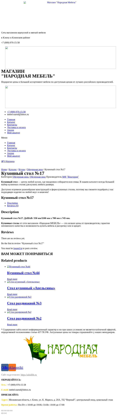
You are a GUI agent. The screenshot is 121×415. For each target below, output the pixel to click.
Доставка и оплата (16, 127)
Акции (10, 130)
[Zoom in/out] (11, 410)
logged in (17, 248)
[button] (60, 137)
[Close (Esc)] (2, 410)
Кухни (22, 169)
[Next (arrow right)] (5, 413)
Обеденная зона (35, 169)
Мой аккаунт (13, 132)
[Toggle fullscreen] (8, 410)
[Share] (5, 410)
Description (12, 203)
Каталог (11, 122)
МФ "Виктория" (70, 177)
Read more (12, 279)
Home (4, 169)
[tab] (63, 203)
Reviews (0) (12, 205)
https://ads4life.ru (29, 375)
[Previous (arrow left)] (2, 413)
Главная (11, 119)
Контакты (12, 124)
